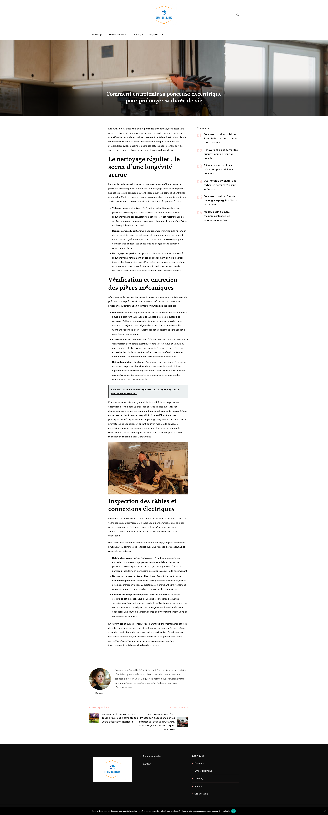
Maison (198, 786)
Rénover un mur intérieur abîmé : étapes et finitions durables (219, 169)
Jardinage (138, 34)
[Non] (325, 811)
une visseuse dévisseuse (164, 546)
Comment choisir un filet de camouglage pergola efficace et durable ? (220, 200)
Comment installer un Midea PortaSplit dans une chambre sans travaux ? (220, 138)
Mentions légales (152, 756)
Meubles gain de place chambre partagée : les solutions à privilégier (217, 216)
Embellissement (117, 34)
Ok (233, 811)
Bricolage (97, 34)
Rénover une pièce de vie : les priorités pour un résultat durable (221, 154)
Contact (147, 763)
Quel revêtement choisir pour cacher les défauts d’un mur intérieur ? (220, 185)
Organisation (156, 34)
